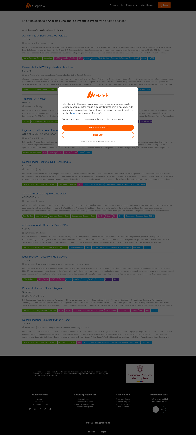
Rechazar (98, 135)
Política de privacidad (89, 141)
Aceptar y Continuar (98, 127)
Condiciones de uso (107, 141)
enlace (74, 113)
